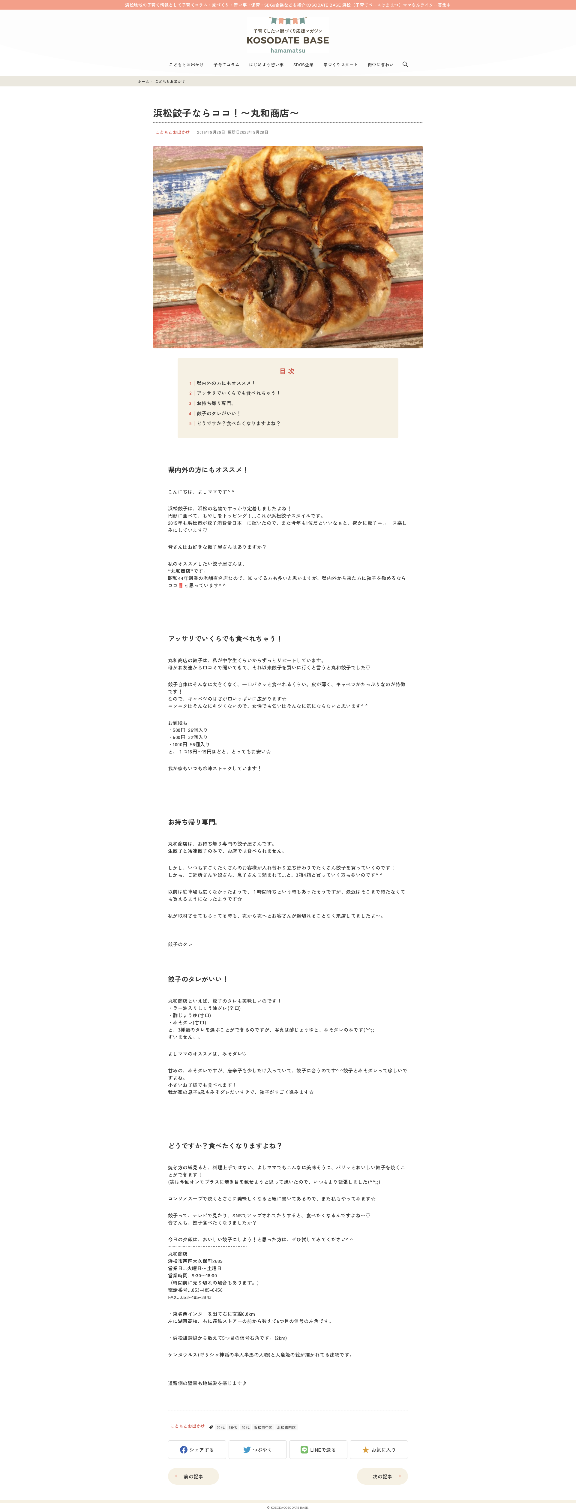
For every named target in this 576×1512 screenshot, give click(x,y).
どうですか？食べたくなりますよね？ (239, 423)
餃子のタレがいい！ (219, 413)
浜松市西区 (286, 1427)
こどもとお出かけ (172, 132)
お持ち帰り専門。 (216, 403)
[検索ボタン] (405, 64)
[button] (197, 1450)
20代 (220, 1427)
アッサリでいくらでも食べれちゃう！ (239, 392)
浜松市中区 (263, 1427)
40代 (245, 1427)
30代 (233, 1427)
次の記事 (382, 1476)
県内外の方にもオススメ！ (226, 382)
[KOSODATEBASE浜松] (288, 35)
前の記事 (193, 1476)
